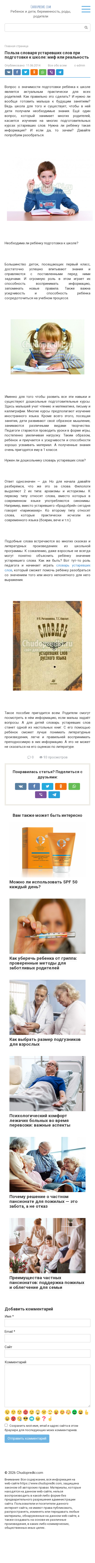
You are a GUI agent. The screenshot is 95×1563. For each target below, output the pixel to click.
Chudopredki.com (41, 6)
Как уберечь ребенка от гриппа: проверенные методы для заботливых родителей (43, 963)
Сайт (8, 1347)
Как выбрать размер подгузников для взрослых (45, 1042)
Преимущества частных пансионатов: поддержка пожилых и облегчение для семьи (46, 1282)
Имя (9, 1316)
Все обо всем (57, 65)
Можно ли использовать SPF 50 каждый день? (43, 884)
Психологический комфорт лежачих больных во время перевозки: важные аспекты (39, 1120)
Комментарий (15, 1362)
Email (10, 1332)
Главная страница (16, 46)
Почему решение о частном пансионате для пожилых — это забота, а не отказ (43, 1201)
